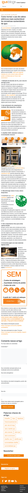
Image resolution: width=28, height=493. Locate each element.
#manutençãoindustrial (11, 422)
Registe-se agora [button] (10, 468)
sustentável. (8, 267)
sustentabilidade (6, 28)
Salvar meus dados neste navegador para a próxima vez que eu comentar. (12, 402)
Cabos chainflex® (5, 14)
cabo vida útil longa (10, 425)
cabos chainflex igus (10, 428)
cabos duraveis (8, 432)
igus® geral (14, 14)
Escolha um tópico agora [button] (13, 455)
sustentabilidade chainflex (11, 442)
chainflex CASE (19, 168)
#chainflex (7, 418)
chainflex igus (17, 439)
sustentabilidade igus (10, 446)
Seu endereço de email (14, 382)
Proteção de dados (22, 490)
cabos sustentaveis (10, 435)
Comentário (4, 346)
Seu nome (7, 373)
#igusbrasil (20, 418)
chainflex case (8, 439)
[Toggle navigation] (2, 9)
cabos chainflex (10, 95)
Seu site (3, 391)
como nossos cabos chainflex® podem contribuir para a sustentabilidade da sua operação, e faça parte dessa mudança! (12, 318)
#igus (13, 418)
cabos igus (17, 432)
